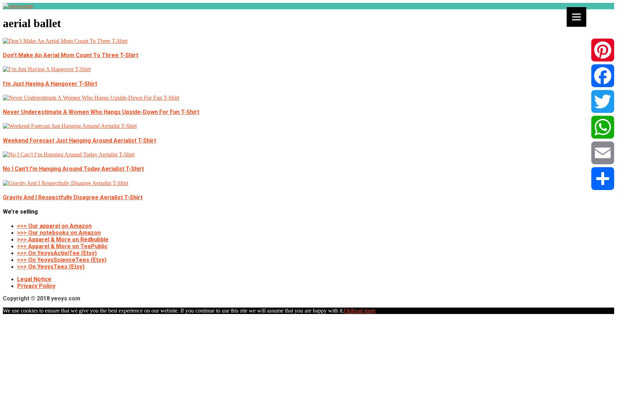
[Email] (603, 153)
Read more (363, 311)
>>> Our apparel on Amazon (54, 226)
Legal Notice (34, 279)
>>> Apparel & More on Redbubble (63, 239)
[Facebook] (603, 76)
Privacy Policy (36, 286)
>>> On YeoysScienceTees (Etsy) (61, 259)
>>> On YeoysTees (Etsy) (51, 266)
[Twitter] (603, 101)
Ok (347, 311)
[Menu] (576, 17)
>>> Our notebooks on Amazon (59, 232)
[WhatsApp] (603, 127)
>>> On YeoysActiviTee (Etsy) (57, 253)
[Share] (603, 178)
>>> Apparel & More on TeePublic (62, 246)
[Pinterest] (603, 50)
